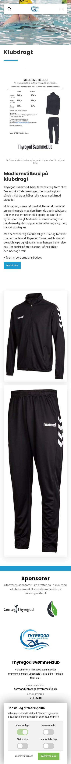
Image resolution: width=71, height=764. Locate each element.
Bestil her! (12, 265)
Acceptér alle (48, 756)
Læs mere (53, 717)
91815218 (36, 697)
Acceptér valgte (24, 756)
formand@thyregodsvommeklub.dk (35, 688)
